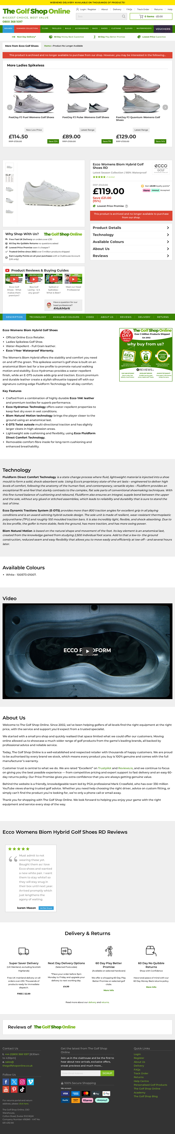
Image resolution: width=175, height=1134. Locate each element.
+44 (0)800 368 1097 (17, 1054)
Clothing (116, 28)
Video (90, 317)
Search (123, 16)
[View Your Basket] (151, 16)
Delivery (117, 9)
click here (23, 1103)
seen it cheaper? (29, 247)
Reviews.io (125, 768)
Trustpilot (104, 768)
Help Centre (141, 1081)
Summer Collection (27, 28)
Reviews (100, 256)
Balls (68, 28)
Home (47, 46)
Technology (103, 235)
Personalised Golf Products (150, 1084)
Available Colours (108, 242)
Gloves (129, 28)
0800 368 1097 (13, 21)
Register (92, 9)
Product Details (107, 228)
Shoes (104, 28)
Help (170, 9)
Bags (95, 28)
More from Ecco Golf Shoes (21, 45)
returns (105, 1002)
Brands (8, 28)
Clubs (45, 28)
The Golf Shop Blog (146, 1096)
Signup (107, 1073)
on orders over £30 (30, 239)
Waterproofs (144, 28)
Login (83, 9)
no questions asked (33, 243)
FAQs (129, 9)
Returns (158, 9)
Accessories (82, 28)
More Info (109, 990)
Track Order (143, 9)
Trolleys (57, 28)
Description (14, 317)
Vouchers (163, 29)
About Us (101, 249)
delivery (92, 1002)
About (104, 9)
